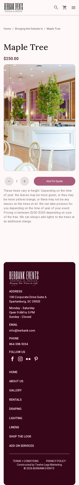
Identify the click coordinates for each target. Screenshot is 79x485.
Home (7, 28)
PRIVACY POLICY (56, 461)
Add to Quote (54, 181)
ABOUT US (16, 381)
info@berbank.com (22, 330)
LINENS (14, 427)
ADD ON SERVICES (21, 446)
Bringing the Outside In (29, 28)
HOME (13, 372)
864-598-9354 (18, 344)
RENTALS (15, 399)
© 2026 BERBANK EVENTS (39, 468)
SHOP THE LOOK (20, 436)
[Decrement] (9, 181)
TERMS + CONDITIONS (26, 461)
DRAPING (15, 409)
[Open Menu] (73, 7)
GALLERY (15, 390)
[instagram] (20, 359)
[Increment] (24, 181)
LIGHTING (15, 418)
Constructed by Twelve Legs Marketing (39, 464)
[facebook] (12, 359)
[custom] (28, 359)
